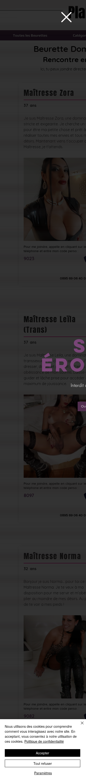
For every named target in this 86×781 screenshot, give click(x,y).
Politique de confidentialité (44, 741)
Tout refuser (42, 763)
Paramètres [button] (43, 773)
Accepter (42, 753)
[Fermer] (79, 726)
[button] (66, 17)
